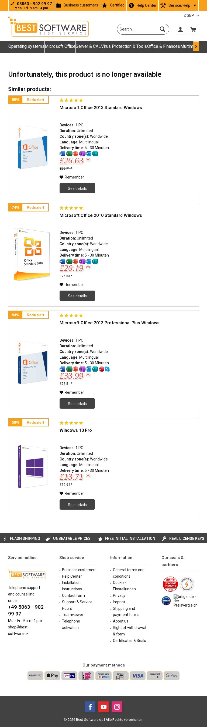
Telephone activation (71, 624)
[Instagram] (117, 706)
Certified (117, 5)
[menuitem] (193, 29)
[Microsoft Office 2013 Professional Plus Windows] (32, 362)
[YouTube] (103, 706)
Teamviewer (72, 614)
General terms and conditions (128, 573)
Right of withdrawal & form (129, 630)
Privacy (119, 595)
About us (120, 621)
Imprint (119, 602)
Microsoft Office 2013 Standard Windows (101, 107)
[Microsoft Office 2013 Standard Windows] (32, 147)
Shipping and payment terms (126, 611)
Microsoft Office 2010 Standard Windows (101, 215)
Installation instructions (72, 585)
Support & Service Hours (77, 605)
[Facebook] (90, 706)
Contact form (73, 595)
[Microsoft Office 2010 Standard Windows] (32, 255)
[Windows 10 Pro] (32, 466)
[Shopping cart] (193, 29)
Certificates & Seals (129, 640)
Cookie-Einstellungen (124, 585)
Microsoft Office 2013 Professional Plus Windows (110, 322)
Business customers (81, 5)
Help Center (147, 5)
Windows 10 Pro (76, 430)
